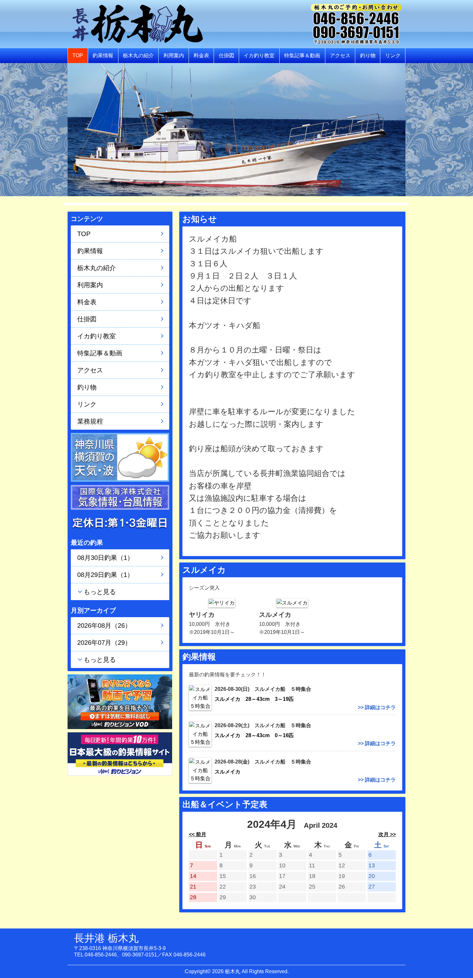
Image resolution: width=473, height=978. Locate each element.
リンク (393, 55)
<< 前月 (197, 834)
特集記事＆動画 (302, 55)
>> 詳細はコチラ (377, 707)
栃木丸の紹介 (138, 55)
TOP (77, 55)
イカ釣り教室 (259, 55)
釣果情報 (103, 55)
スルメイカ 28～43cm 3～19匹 (254, 699)
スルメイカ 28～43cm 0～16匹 (254, 735)
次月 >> (387, 834)
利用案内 (173, 55)
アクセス (340, 55)
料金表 (201, 55)
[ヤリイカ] (222, 602)
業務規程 (90, 421)
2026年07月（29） (104, 642)
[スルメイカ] (292, 602)
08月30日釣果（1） (105, 557)
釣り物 (368, 55)
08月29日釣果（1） (105, 574)
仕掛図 (226, 55)
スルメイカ (230, 771)
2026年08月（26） (104, 625)
